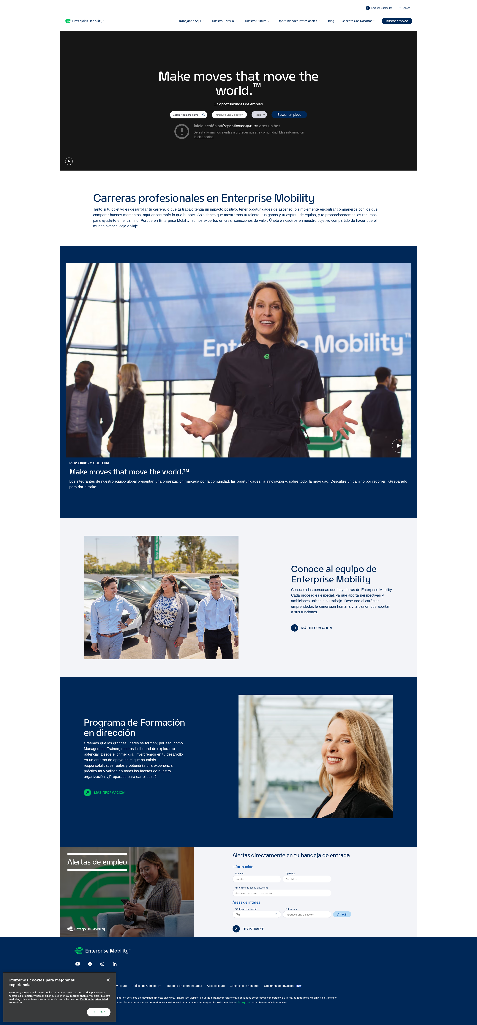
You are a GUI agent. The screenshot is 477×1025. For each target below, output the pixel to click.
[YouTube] (78, 964)
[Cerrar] (108, 980)
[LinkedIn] (114, 964)
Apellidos (290, 873)
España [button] (406, 8)
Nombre (239, 873)
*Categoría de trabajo (246, 909)
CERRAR (99, 1012)
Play (69, 161)
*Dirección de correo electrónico (251, 887)
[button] (289, 114)
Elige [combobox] (238, 914)
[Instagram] (102, 964)
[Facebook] (90, 964)
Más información (316, 628)
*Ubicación (291, 909)
